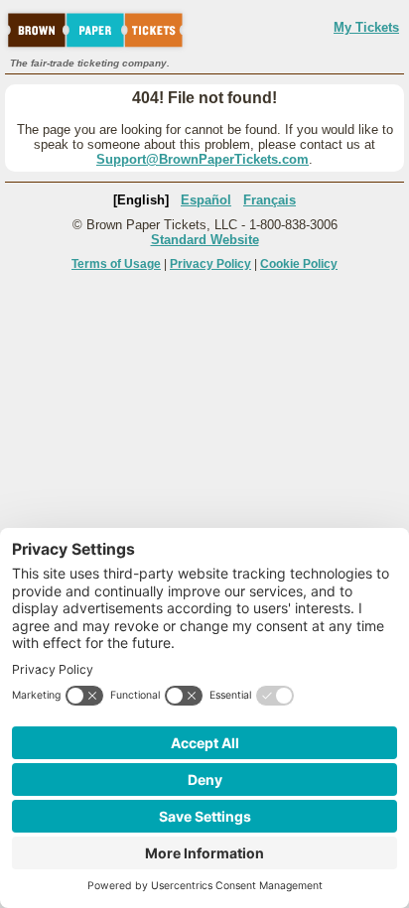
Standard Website (205, 239)
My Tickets (366, 27)
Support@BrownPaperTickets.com (202, 159)
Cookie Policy (299, 264)
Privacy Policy (210, 264)
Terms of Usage (116, 264)
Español (206, 200)
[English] (141, 200)
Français (269, 200)
